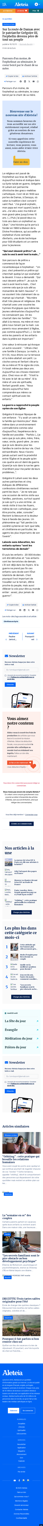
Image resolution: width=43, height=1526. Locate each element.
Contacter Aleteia (21, 1509)
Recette (8, 1277)
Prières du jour (15, 1047)
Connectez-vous (31, 815)
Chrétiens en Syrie (11, 621)
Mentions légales (21, 1501)
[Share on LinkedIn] (25, 81)
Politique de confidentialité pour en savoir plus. (20, 678)
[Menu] (7, 4)
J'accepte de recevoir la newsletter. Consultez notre (21, 677)
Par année (21, 1472)
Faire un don (20, 162)
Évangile (11, 1030)
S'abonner (13, 1410)
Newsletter (21, 1444)
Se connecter (28, 1410)
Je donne (20, 11)
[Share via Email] (34, 81)
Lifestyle (21, 1427)
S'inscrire (10, 684)
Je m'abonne (7, 11)
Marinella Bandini (26, 44)
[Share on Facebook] (21, 81)
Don (21, 1458)
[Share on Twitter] (29, 81)
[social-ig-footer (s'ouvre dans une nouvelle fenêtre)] (28, 1480)
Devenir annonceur (21, 1505)
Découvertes (21, 1434)
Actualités (21, 1424)
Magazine (21, 1451)
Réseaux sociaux (11, 1135)
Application (21, 1448)
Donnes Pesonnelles (21, 1514)
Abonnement (21, 1454)
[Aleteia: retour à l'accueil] (21, 4)
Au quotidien (7, 19)
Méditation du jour (18, 1038)
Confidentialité (21, 1518)
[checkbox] (5, 675)
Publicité (21, 1461)
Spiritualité (21, 1430)
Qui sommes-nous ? (21, 1497)
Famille (7, 1234)
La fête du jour (15, 1021)
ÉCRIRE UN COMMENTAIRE (21, 824)
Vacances (8, 1194)
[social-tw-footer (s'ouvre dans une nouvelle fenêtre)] (24, 1480)
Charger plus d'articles (21, 912)
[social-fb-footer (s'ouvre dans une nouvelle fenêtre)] (19, 1480)
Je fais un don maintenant (18, 763)
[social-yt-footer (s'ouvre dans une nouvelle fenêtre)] (15, 1480)
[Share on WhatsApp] (38, 81)
